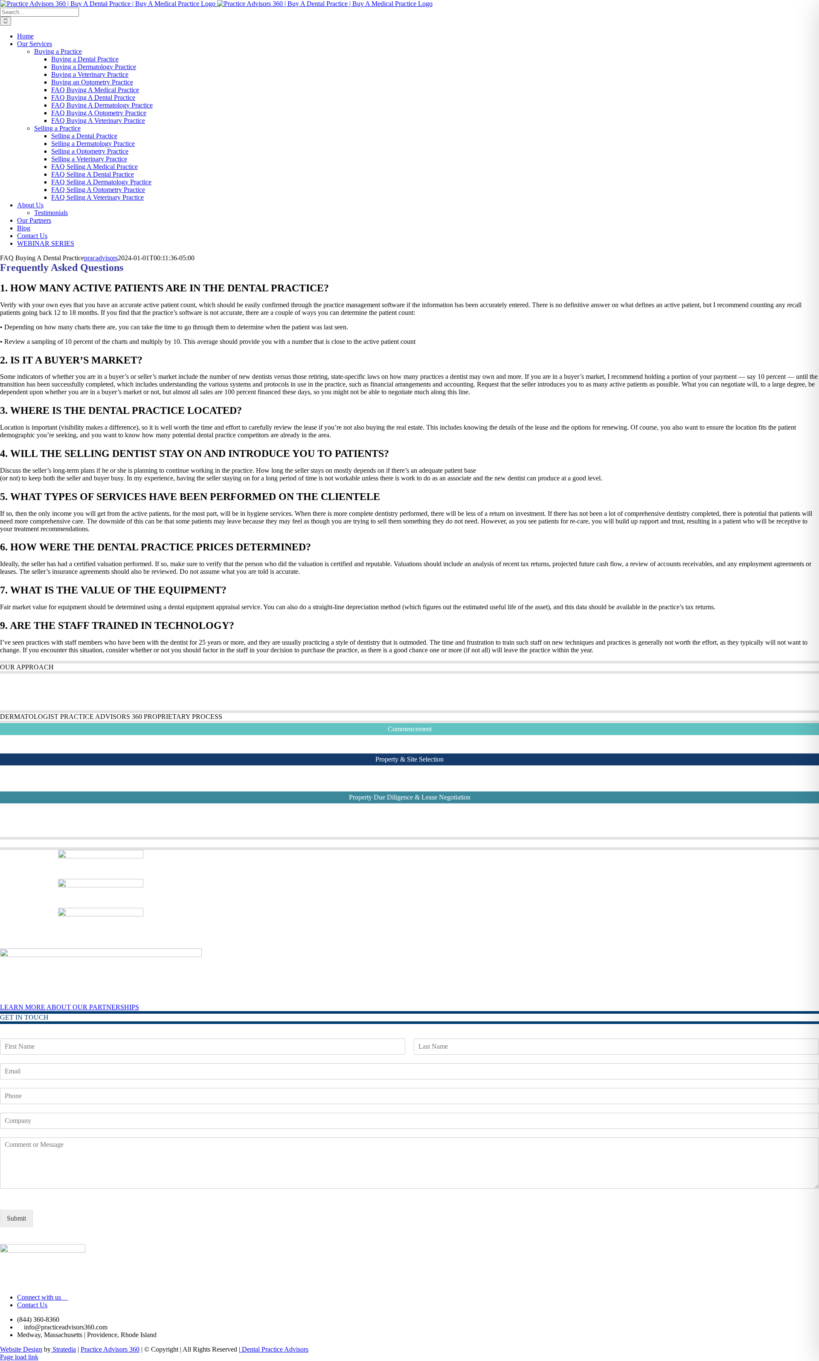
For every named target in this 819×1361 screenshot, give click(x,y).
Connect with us (40, 1297)
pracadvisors (101, 258)
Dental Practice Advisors (274, 1349)
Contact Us (32, 1305)
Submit (16, 1218)
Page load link (19, 1357)
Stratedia (63, 1349)
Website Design (21, 1349)
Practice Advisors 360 (110, 1349)
